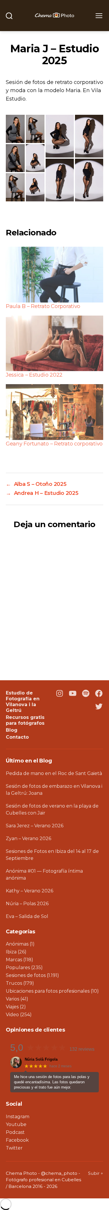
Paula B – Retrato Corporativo (43, 306)
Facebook (17, 1140)
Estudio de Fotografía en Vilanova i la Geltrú (23, 701)
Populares (18, 967)
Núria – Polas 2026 (27, 903)
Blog (11, 730)
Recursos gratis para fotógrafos (25, 720)
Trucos (14, 983)
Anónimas (17, 944)
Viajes (12, 1006)
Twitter (14, 1148)
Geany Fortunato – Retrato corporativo (54, 444)
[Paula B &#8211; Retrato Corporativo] (54, 274)
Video (12, 1014)
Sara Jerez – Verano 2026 (34, 825)
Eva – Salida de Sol (27, 916)
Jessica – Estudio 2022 (34, 375)
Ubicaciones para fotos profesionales (48, 991)
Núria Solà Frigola (41, 1059)
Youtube (16, 1124)
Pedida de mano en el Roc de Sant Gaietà (54, 773)
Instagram (17, 1116)
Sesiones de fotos (26, 975)
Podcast (15, 1132)
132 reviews (81, 1049)
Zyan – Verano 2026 (28, 838)
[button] (15, 129)
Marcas (14, 959)
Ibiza (11, 952)
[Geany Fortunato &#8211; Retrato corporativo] (54, 412)
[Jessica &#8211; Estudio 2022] (54, 343)
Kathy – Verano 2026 (29, 891)
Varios (12, 999)
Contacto (17, 737)
